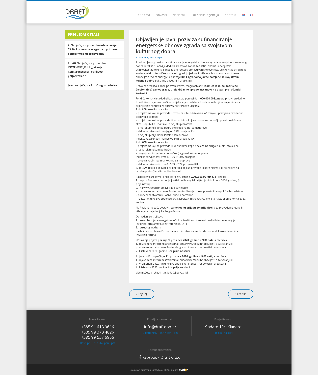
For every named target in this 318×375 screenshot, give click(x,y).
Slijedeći (240, 294)
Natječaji (179, 15)
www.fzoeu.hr (151, 187)
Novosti (161, 15)
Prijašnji (142, 294)
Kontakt (231, 15)
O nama (144, 15)
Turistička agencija (205, 15)
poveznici (182, 272)
